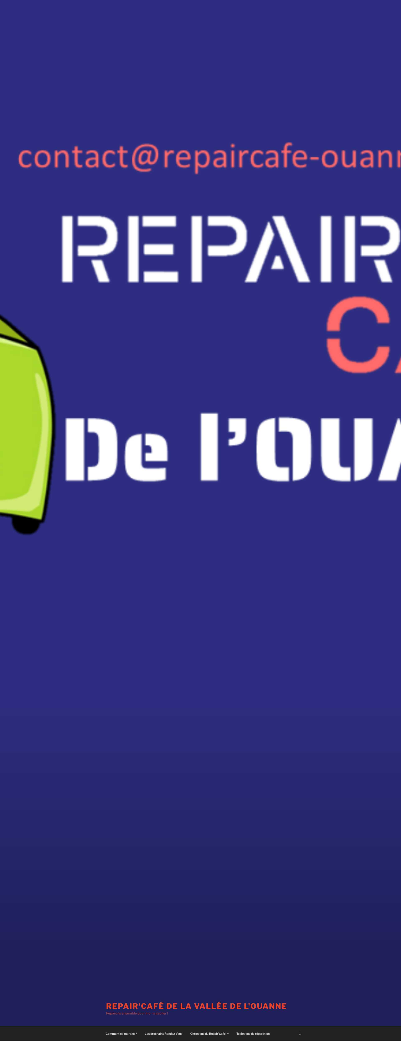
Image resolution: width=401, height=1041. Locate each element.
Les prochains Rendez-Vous (163, 1033)
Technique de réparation (253, 1033)
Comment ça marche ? (121, 1033)
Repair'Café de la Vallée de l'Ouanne (196, 1006)
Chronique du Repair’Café (208, 1033)
